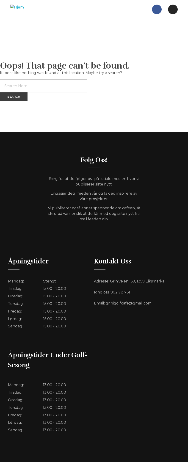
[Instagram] (173, 9)
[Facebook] (157, 9)
